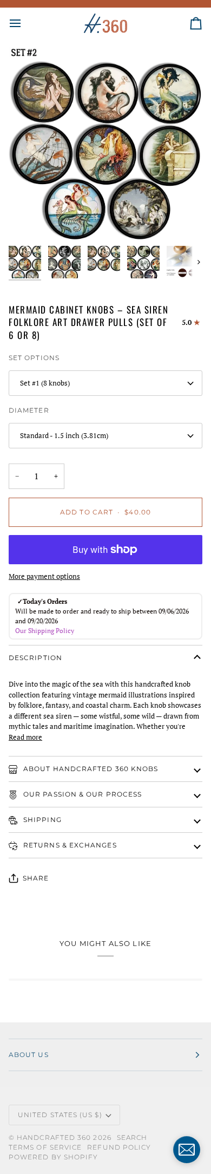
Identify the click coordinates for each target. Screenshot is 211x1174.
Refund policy (119, 1147)
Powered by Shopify (53, 1157)
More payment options (44, 576)
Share (36, 878)
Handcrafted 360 (54, 1137)
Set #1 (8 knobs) (45, 383)
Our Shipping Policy (44, 631)
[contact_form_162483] (186, 1149)
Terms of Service (45, 1147)
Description (35, 658)
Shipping (41, 820)
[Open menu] (25, 23)
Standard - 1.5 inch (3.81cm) (64, 435)
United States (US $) (60, 1115)
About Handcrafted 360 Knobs (89, 769)
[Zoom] (28, 220)
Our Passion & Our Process (81, 794)
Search (132, 1137)
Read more (25, 737)
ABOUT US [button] (29, 1055)
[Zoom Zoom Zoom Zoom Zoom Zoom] (105, 143)
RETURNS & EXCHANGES (69, 845)
